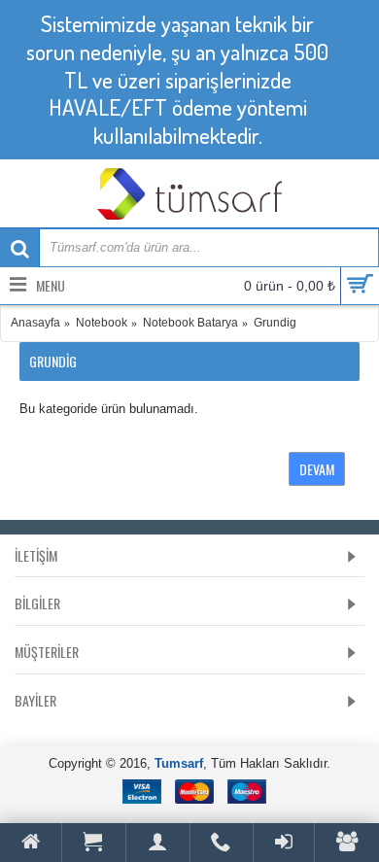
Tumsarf (179, 763)
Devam (316, 469)
